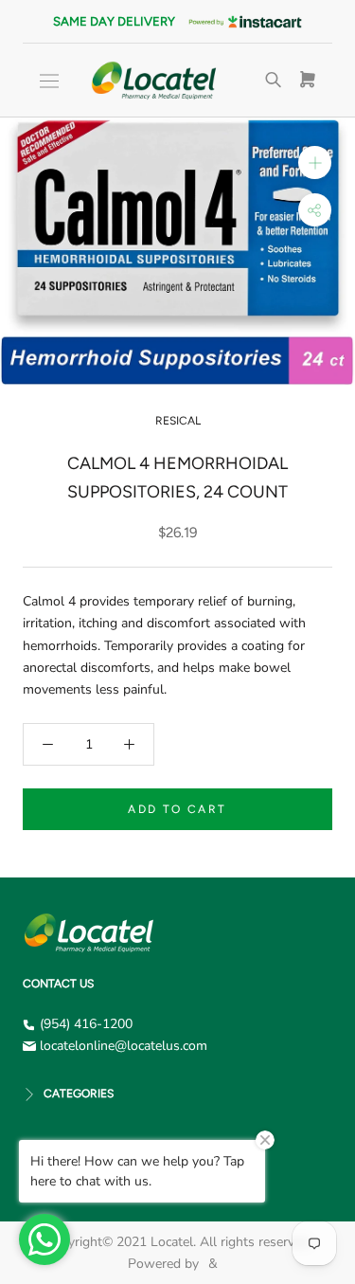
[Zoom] (314, 162)
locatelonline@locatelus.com (123, 1046)
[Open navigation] (49, 81)
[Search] (273, 80)
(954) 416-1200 (86, 1024)
